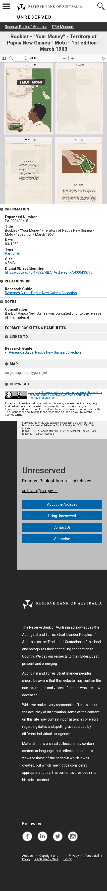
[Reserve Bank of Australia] (27, 832)
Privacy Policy (71, 857)
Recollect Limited (79, 431)
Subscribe (62, 539)
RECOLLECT (29, 431)
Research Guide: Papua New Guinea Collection (45, 352)
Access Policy (27, 857)
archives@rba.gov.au (39, 490)
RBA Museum (63, 26)
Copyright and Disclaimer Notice (46, 857)
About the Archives (62, 504)
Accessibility (93, 856)
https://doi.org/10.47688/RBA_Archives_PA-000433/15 (49, 272)
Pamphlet (12, 253)
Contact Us (62, 527)
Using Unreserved (62, 516)
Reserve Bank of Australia (26, 26)
